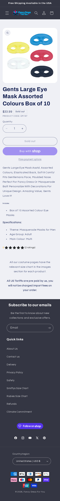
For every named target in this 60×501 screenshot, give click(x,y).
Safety (10, 380)
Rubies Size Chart (17, 396)
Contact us (13, 356)
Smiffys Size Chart (17, 388)
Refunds (11, 404)
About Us (12, 349)
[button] (7, 13)
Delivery (11, 364)
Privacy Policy (15, 372)
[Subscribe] (49, 328)
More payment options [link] (30, 159)
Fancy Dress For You (34, 492)
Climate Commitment (19, 412)
